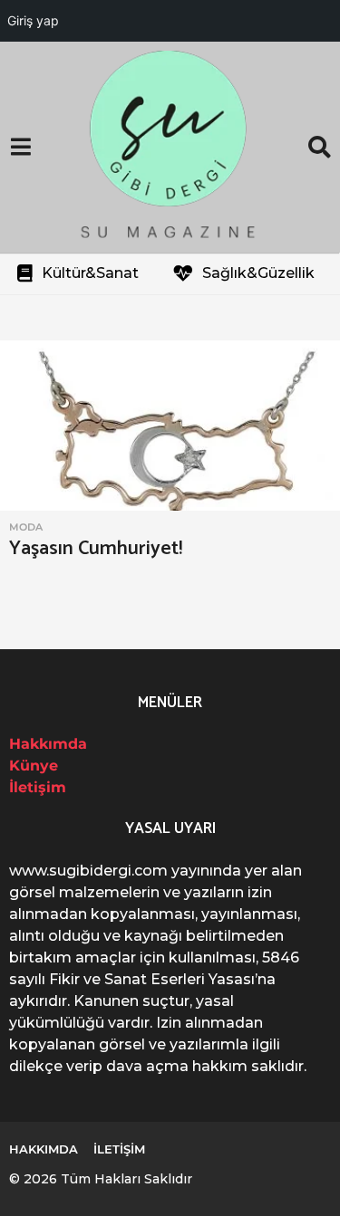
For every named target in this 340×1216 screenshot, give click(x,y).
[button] (20, 147)
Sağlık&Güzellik (258, 273)
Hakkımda (48, 743)
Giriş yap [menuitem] (33, 20)
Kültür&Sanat (90, 273)
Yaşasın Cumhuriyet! (95, 548)
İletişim (37, 787)
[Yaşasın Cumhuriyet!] (170, 425)
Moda (26, 527)
